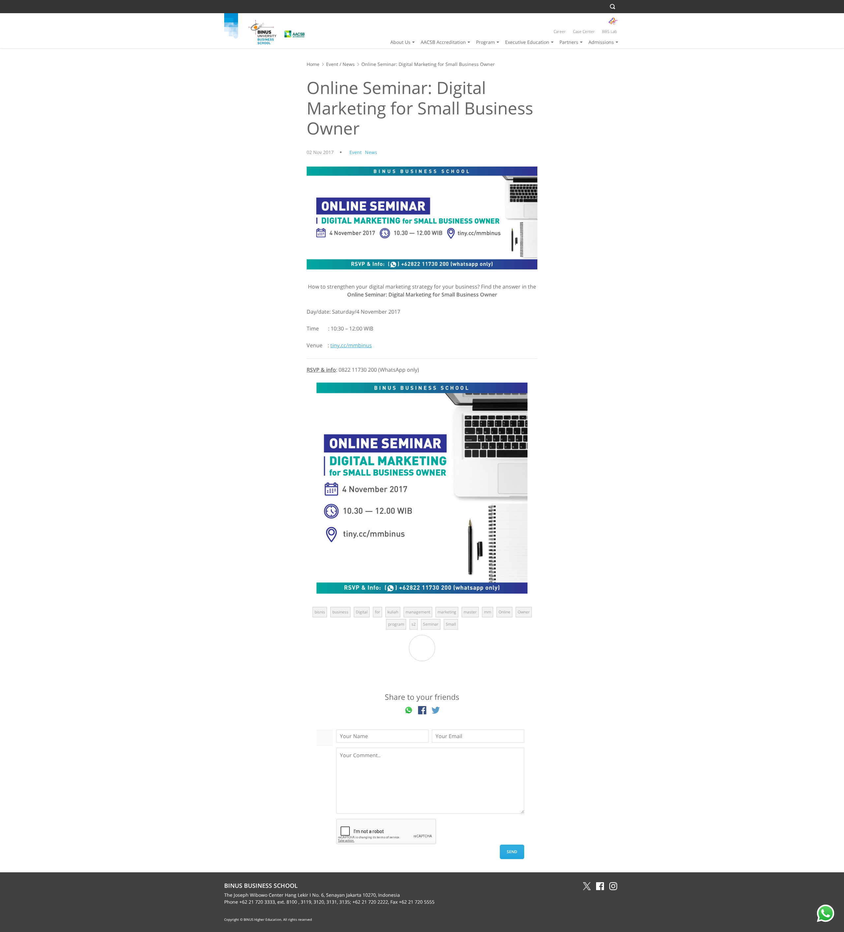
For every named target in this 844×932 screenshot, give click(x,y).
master (470, 612)
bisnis (320, 612)
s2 (413, 624)
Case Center (584, 31)
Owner (524, 612)
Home (313, 64)
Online (504, 612)
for (377, 612)
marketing (446, 612)
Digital (362, 612)
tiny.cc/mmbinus (351, 345)
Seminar (430, 624)
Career (560, 31)
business (340, 612)
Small (451, 624)
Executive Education (527, 42)
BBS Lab (609, 31)
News (349, 64)
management (418, 612)
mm (487, 612)
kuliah (392, 612)
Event (332, 64)
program (396, 624)
